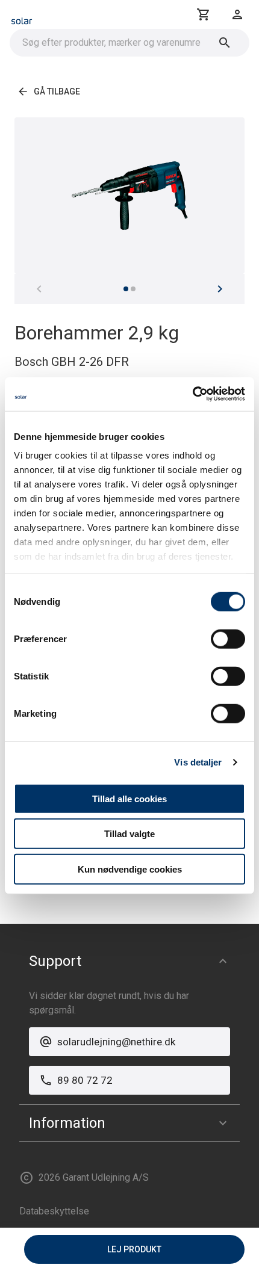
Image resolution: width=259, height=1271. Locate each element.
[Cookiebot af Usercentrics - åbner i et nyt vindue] (192, 394)
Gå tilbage (57, 91)
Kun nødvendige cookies (130, 869)
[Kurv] (204, 14)
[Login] (237, 14)
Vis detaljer (198, 762)
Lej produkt (134, 1249)
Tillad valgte (129, 834)
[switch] (228, 638)
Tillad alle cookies (129, 798)
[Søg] (225, 43)
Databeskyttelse (54, 1211)
